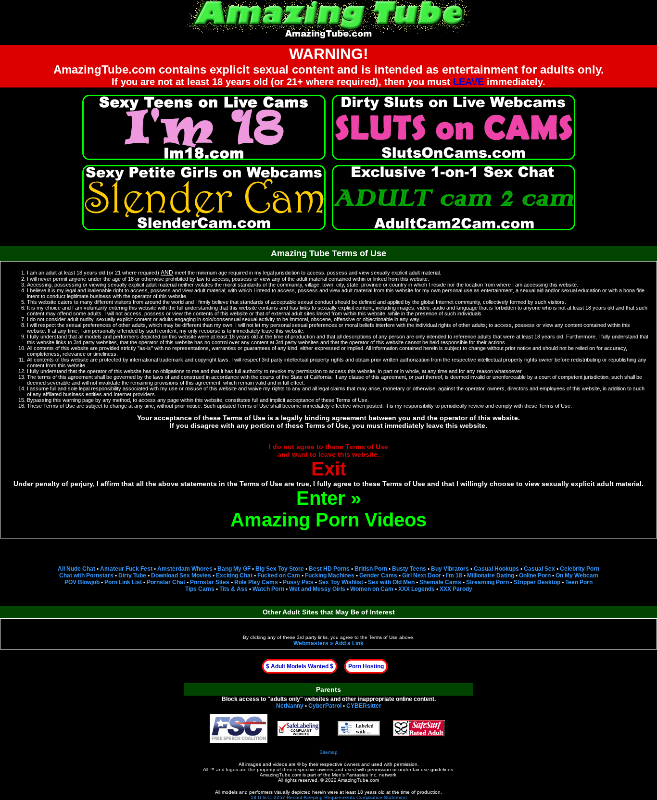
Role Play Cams (256, 582)
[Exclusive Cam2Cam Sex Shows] (453, 197)
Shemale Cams (440, 582)
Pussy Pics (298, 582)
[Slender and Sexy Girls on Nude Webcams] (204, 197)
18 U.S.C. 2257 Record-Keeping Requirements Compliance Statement (329, 797)
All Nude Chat (76, 568)
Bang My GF (234, 568)
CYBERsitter (363, 705)
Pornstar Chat (166, 582)
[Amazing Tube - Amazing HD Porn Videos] (328, 18)
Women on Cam (371, 589)
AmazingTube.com (280, 774)
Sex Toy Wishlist (340, 582)
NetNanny (289, 705)
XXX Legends (416, 589)
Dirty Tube (132, 575)
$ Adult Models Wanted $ (299, 666)
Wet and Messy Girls (317, 589)
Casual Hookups (496, 568)
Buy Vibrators (450, 568)
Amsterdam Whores (185, 568)
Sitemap (328, 752)
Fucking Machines (329, 575)
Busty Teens (409, 568)
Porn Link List (123, 582)
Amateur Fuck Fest (126, 568)
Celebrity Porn (579, 568)
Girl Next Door (421, 575)
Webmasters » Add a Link (328, 643)
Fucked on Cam (278, 575)
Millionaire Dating (490, 575)
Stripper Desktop (537, 582)
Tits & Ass (233, 589)
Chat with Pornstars (86, 575)
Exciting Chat (234, 575)
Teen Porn (579, 582)
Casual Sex (539, 568)
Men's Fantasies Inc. (355, 774)
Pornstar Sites (209, 582)
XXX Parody (456, 589)
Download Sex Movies (181, 575)
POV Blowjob (82, 582)
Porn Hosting (366, 666)
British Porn (370, 568)
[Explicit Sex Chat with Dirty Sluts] (453, 127)
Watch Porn (268, 589)
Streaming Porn (487, 582)
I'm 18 (454, 575)
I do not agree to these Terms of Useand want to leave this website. (328, 461)
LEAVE (468, 81)
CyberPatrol (324, 705)
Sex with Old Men (391, 582)
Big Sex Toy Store (279, 568)
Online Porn (535, 575)
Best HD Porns (329, 568)
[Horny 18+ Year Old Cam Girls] (204, 127)
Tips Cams (200, 589)
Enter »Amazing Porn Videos (328, 509)
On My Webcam (577, 575)
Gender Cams (378, 575)
